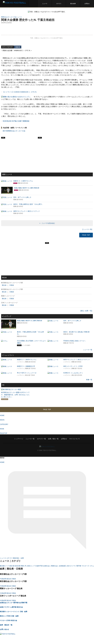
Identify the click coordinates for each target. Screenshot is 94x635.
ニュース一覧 (87, 350)
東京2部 (17, 566)
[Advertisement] (47, 29)
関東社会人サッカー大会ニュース (11, 17)
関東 (22, 566)
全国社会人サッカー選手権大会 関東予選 (13, 602)
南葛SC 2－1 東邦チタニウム (26, 359)
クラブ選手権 (76, 566)
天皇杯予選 (39, 566)
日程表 (11, 285)
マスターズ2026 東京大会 (8, 620)
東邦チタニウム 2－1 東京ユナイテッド (76, 359)
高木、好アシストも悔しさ (72, 320)
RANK (2, 429)
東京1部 (12, 566)
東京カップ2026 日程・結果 (9, 616)
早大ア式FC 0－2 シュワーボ (26, 373)
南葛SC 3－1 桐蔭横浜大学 (26, 366)
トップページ (18, 439)
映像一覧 (89, 379)
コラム (91, 566)
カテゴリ (58, 3)
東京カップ (31, 566)
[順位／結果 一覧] (86, 311)
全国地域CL (63, 566)
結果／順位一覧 (53, 439)
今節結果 (3, 579)
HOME (2, 415)
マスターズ (85, 566)
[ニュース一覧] (87, 229)
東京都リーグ (4, 566)
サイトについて (74, 439)
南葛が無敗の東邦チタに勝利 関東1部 (29, 320)
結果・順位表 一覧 (6, 625)
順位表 (4, 285)
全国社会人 (47, 566)
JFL (25, 566)
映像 (14, 558)
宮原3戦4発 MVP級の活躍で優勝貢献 (16, 121)
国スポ (69, 566)
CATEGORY (4, 424)
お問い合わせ (4, 629)
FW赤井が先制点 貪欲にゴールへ (74, 341)
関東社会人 (54, 566)
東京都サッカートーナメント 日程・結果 (13, 611)
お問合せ (87, 3)
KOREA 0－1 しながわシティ (73, 373)
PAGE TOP (86, 235)
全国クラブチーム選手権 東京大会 (11, 607)
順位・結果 (20, 558)
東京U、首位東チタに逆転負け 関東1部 (76, 332)
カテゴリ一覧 (41, 439)
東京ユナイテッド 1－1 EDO (73, 366)
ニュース (44, 3)
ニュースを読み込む (48, 223)
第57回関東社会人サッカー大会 (14, 131)
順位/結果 (73, 3)
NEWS (2, 420)
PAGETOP (3, 433)
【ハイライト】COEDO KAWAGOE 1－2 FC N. (20, 92)
